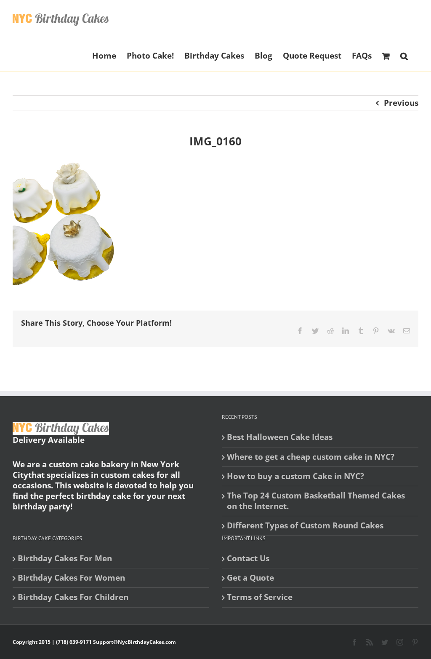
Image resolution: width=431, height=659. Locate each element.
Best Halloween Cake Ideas (280, 437)
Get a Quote (250, 578)
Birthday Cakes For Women (71, 578)
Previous (401, 102)
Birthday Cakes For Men (65, 558)
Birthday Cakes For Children (73, 597)
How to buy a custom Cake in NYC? (295, 476)
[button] (404, 55)
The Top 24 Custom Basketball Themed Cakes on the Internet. (316, 501)
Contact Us (248, 558)
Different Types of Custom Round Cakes (305, 525)
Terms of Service (260, 597)
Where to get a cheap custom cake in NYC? (310, 457)
